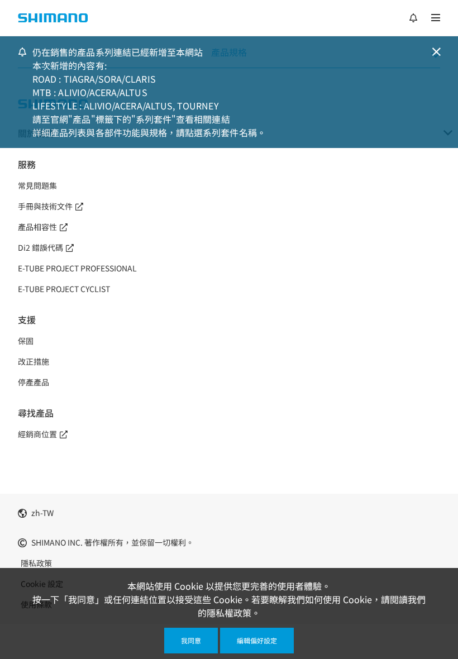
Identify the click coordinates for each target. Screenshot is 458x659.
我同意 (191, 640)
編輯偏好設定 (257, 640)
